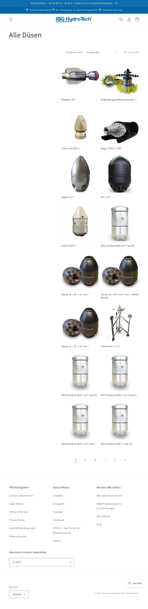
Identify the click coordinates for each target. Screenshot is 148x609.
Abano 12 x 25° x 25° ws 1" (75, 346)
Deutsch (17, 594)
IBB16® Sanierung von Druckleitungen (109, 506)
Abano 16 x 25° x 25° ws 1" (75, 294)
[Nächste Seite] (125, 460)
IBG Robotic (103, 516)
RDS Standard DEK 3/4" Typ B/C (118, 245)
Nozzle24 (106, 593)
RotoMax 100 (68, 99)
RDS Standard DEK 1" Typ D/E (117, 443)
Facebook (58, 520)
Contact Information (21, 495)
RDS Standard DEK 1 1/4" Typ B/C (119, 395)
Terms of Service (18, 511)
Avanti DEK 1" (68, 245)
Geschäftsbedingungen (22, 528)
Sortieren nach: (74, 52)
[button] (11, 19)
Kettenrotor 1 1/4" (110, 346)
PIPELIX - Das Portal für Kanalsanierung (66, 530)
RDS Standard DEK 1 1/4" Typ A (78, 443)
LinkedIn (58, 495)
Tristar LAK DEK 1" (70, 148)
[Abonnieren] (70, 562)
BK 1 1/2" (106, 197)
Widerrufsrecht (17, 536)
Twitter (57, 541)
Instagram (59, 503)
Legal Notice (16, 503)
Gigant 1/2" (67, 197)
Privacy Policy (17, 520)
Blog (99, 524)
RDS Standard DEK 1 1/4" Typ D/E (79, 395)
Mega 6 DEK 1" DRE (111, 148)
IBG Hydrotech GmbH (109, 495)
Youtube (58, 511)
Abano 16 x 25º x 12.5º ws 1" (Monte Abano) (120, 296)
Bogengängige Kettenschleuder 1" (119, 99)
